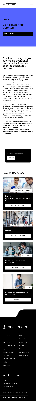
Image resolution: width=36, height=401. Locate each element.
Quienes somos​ (8, 352)
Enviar (11, 158)
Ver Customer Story (18, 205)
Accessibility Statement (10, 383)
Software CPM (24, 352)
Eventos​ (22, 349)
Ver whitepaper (18, 267)
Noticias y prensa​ (9, 359)
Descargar (9, 34)
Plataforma (6, 335)
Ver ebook (18, 299)
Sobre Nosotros (24, 339)
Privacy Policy (7, 380)
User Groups (23, 355)
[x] (13, 375)
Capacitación (7, 342)
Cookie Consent (8, 386)
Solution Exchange (9, 345)
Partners (6, 355)
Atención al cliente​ (9, 339)
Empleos (5, 362)
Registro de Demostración (14, 397)
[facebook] (8, 375)
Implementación (8, 349)
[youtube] (4, 375)
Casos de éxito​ (24, 342)
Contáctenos (7, 365)
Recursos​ (22, 345)
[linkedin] (18, 375)
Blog (21, 335)
